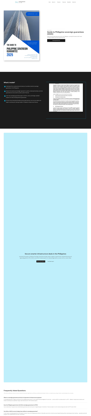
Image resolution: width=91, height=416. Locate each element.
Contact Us (74, 2)
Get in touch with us (41, 261)
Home (50, 2)
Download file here (56, 40)
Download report (51, 261)
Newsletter (69, 2)
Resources (64, 2)
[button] (54, 2)
